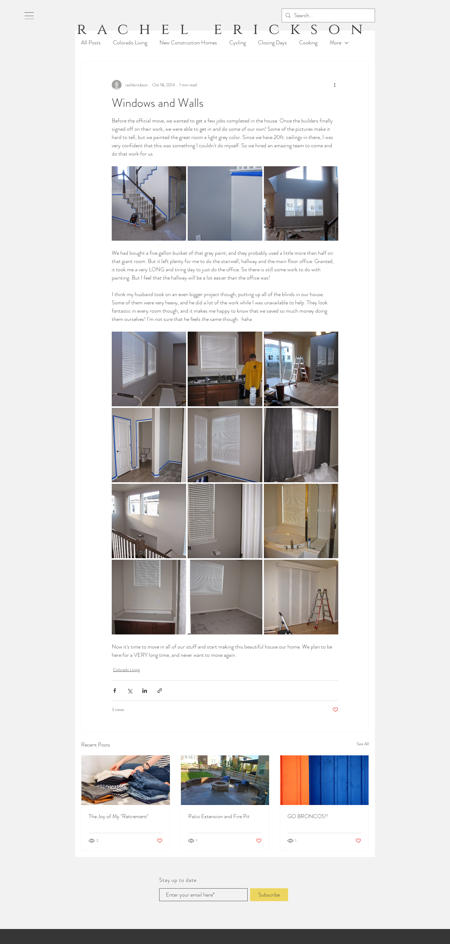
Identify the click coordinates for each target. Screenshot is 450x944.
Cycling (237, 43)
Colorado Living (130, 43)
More (335, 43)
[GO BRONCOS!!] (324, 780)
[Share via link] (160, 691)
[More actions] (334, 84)
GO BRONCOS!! (307, 816)
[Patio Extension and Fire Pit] (225, 780)
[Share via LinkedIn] (145, 691)
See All (363, 744)
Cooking (308, 43)
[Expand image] (149, 203)
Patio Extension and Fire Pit (218, 816)
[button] (29, 15)
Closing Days (272, 43)
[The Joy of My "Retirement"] (125, 780)
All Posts (91, 43)
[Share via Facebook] (115, 691)
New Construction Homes (188, 43)
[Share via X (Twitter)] (130, 691)
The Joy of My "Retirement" (118, 816)
